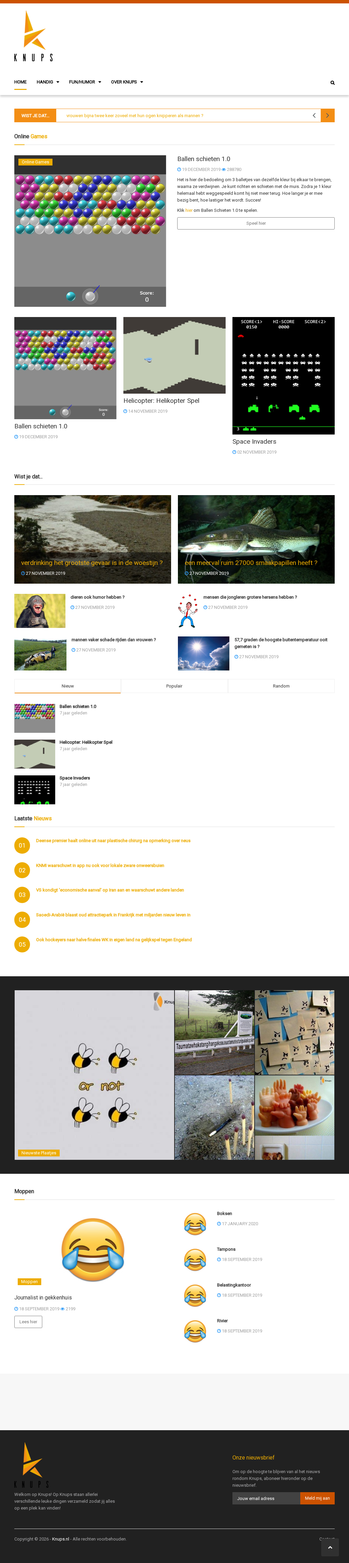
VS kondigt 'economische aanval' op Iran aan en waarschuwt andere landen (110, 890)
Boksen (224, 1213)
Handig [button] (45, 81)
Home (20, 81)
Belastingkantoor (234, 1285)
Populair (174, 686)
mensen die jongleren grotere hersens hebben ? (250, 597)
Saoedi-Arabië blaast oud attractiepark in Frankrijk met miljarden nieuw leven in (113, 914)
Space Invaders (75, 777)
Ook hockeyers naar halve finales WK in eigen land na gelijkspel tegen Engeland (114, 939)
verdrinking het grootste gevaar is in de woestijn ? (92, 563)
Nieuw (68, 686)
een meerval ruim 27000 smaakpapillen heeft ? (251, 563)
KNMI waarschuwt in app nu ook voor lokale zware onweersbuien (100, 865)
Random (281, 686)
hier (189, 210)
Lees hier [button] (28, 1321)
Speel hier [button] (256, 223)
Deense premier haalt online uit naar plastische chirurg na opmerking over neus (113, 840)
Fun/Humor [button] (82, 81)
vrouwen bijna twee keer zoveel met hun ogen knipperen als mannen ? (134, 115)
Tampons (226, 1249)
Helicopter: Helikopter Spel (86, 742)
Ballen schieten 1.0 (78, 706)
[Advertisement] (220, 35)
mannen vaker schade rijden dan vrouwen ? (114, 639)
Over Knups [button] (124, 81)
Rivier (222, 1320)
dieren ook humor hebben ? (98, 597)
